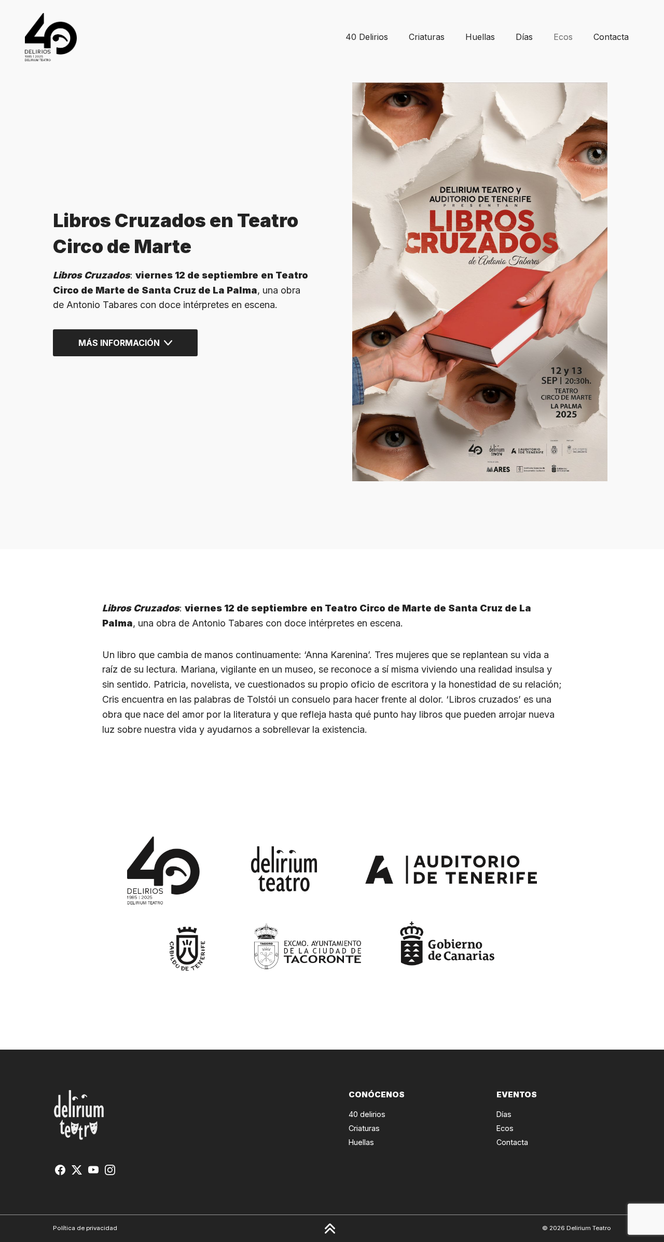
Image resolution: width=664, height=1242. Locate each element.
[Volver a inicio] (51, 37)
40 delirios (367, 1114)
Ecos (563, 37)
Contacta (611, 37)
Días (524, 37)
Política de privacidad (85, 1228)
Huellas (480, 37)
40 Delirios (366, 37)
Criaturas (427, 37)
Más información (119, 343)
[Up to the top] (330, 1228)
